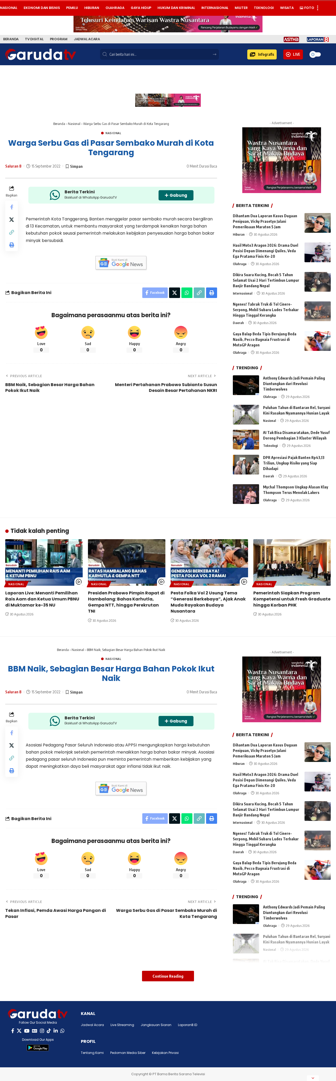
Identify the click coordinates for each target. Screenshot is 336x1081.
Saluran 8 (13, 166)
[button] (262, 54)
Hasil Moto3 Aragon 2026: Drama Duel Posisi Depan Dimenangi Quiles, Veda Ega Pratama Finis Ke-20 (265, 251)
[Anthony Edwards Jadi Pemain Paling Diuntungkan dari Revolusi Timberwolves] (246, 385)
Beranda (59, 124)
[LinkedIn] (55, 1031)
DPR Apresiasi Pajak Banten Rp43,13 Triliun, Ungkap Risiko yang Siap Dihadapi (293, 463)
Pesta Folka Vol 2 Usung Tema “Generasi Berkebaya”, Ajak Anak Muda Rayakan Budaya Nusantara (208, 602)
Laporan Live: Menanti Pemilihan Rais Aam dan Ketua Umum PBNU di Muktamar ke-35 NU (42, 599)
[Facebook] (12, 1031)
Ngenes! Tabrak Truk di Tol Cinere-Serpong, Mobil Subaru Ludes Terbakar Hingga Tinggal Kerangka (266, 309)
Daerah (238, 323)
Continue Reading (168, 976)
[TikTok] (48, 1031)
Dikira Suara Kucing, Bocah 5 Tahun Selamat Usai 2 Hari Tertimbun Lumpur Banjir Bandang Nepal (266, 280)
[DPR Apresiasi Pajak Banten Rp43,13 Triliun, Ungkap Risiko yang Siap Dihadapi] (246, 464)
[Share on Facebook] (11, 207)
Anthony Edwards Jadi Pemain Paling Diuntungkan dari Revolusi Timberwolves (294, 383)
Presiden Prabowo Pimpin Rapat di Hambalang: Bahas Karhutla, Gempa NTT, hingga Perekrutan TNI (126, 602)
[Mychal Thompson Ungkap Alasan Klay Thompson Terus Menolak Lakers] (246, 494)
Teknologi (270, 445)
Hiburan (239, 234)
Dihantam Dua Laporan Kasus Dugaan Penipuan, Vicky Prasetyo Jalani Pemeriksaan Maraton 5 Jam (265, 221)
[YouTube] (27, 1031)
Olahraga (239, 264)
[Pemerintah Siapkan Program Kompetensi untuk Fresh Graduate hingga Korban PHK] (292, 562)
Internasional (242, 293)
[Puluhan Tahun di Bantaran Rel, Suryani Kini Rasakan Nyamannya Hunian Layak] (246, 415)
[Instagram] (42, 1031)
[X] (19, 1031)
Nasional (74, 124)
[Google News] (35, 1031)
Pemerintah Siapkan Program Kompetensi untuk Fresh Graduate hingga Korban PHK (291, 599)
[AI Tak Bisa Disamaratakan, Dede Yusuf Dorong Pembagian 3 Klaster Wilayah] (246, 439)
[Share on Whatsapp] (186, 292)
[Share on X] (11, 219)
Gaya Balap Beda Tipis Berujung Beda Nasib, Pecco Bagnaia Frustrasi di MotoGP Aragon (264, 339)
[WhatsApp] (62, 1031)
